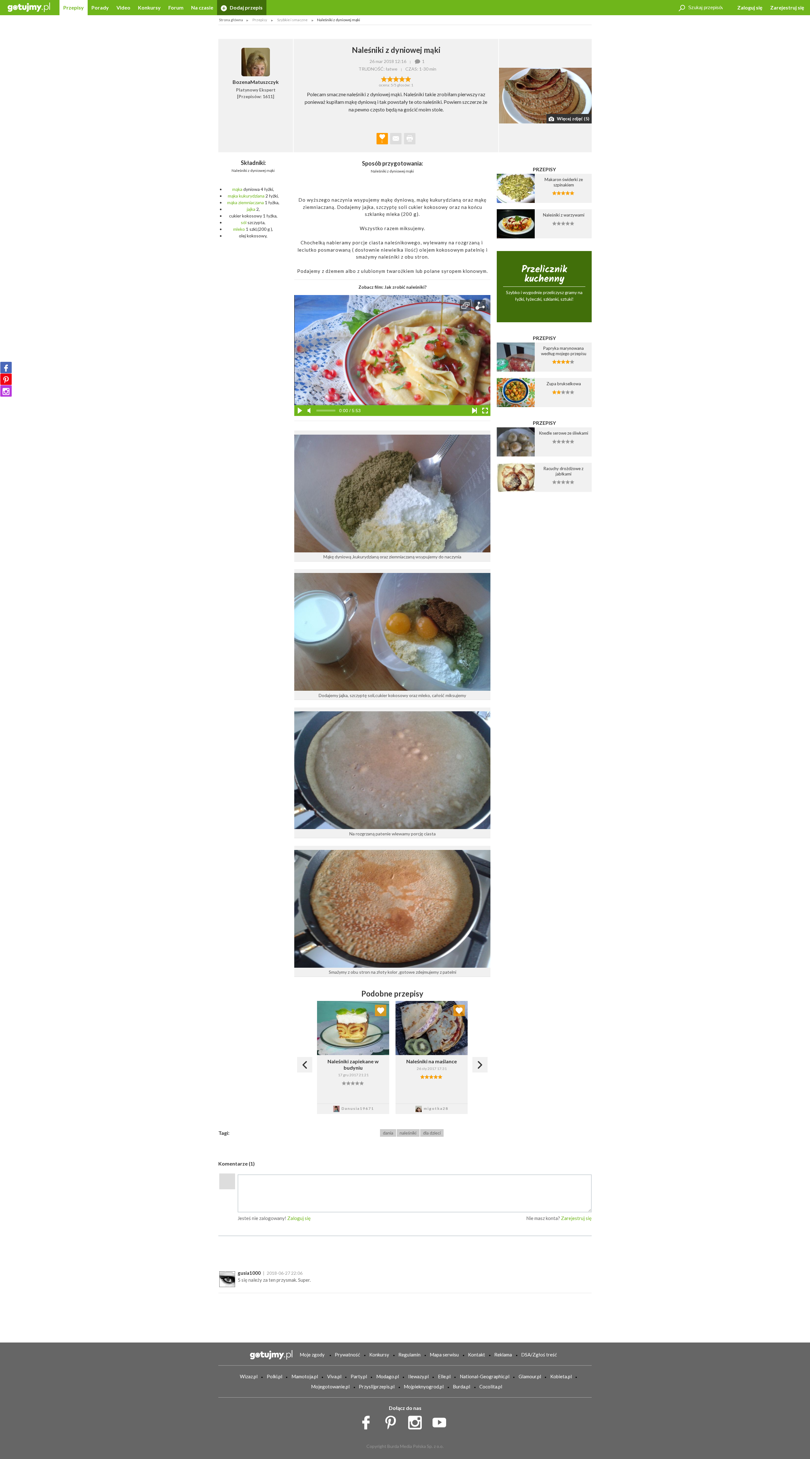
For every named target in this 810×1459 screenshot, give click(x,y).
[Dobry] (396, 78)
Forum (176, 7)
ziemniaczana (251, 202)
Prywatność (347, 1354)
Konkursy (149, 7)
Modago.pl (387, 1376)
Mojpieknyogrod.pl (424, 1386)
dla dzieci (432, 1132)
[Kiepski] (384, 78)
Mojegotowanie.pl (330, 1386)
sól (243, 222)
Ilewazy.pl (418, 1376)
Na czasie (202, 7)
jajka (251, 209)
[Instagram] (6, 391)
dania (388, 1132)
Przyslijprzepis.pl (377, 1386)
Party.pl (359, 1376)
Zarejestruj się (787, 7)
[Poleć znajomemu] (396, 138)
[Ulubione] (380, 1010)
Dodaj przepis (246, 7)
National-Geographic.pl (484, 1376)
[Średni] (390, 78)
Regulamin (409, 1354)
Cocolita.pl (490, 1386)
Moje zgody (312, 1354)
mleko (239, 229)
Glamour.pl (530, 1376)
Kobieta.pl (561, 1376)
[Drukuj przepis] (409, 138)
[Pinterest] (6, 379)
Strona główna (231, 19)
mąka (237, 189)
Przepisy (73, 7)
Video (123, 7)
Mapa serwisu (444, 1354)
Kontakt (476, 1354)
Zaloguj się (750, 7)
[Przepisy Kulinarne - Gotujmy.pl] (29, 6)
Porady (100, 7)
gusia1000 (249, 1273)
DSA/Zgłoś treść (539, 1354)
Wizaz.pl (249, 1376)
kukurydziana (252, 195)
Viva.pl (334, 1376)
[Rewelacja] (408, 78)
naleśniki (408, 1132)
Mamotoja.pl (304, 1376)
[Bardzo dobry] (402, 78)
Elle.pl (444, 1376)
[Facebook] (6, 367)
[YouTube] (442, 1421)
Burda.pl (461, 1386)
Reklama (503, 1354)
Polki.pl (274, 1376)
